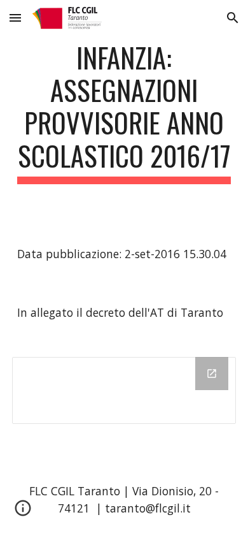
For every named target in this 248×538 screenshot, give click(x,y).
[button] (15, 17)
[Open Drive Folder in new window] (211, 373)
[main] (124, 112)
